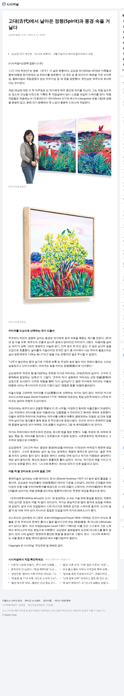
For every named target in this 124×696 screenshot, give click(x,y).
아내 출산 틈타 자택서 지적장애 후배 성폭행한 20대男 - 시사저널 (86, 569)
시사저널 (13, 4)
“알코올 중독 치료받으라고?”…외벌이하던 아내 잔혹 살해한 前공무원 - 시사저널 (86, 573)
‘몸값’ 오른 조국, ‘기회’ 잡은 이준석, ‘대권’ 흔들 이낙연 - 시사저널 (86, 564)
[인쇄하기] (108, 43)
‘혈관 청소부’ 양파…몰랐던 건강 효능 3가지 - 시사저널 (34, 582)
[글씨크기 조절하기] (102, 43)
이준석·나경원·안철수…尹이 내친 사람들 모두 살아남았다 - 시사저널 (34, 564)
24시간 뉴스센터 (32, 600)
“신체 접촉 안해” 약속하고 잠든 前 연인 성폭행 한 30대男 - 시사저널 (86, 578)
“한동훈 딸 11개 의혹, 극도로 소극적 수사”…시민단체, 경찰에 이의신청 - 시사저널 (34, 578)
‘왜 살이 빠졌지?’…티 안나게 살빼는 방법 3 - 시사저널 (86, 582)
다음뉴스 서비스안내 (12, 600)
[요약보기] (84, 43)
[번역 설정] (96, 43)
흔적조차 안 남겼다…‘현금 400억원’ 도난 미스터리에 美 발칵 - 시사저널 (34, 569)
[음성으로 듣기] (90, 43)
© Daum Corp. (9, 615)
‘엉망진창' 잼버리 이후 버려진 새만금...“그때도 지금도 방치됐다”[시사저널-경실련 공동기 (34, 573)
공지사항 (47, 600)
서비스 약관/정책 (62, 600)
